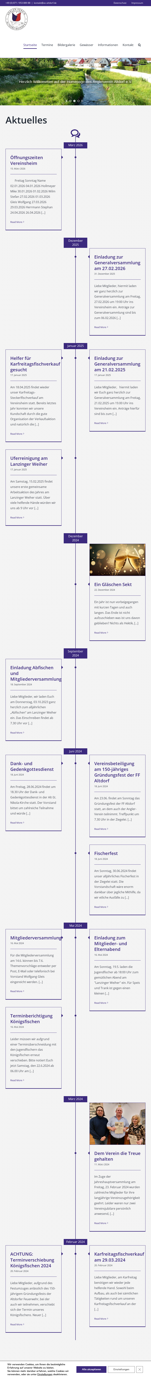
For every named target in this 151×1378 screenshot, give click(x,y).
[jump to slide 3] (78, 101)
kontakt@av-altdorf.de (45, 2)
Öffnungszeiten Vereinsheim (26, 160)
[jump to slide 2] (74, 101)
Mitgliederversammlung (36, 938)
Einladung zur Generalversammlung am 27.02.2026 (117, 262)
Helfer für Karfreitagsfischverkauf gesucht (35, 364)
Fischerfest (106, 853)
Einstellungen (44, 1374)
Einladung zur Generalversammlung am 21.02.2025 (117, 364)
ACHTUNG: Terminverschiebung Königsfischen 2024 (32, 1259)
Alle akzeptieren (91, 1369)
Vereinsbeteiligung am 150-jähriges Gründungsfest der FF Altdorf (117, 772)
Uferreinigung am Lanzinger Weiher (29, 461)
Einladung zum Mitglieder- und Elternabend (110, 943)
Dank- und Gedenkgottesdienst (32, 766)
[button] (139, 45)
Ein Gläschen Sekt (113, 584)
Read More (16, 222)
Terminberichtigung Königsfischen (31, 1018)
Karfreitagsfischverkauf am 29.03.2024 (119, 1257)
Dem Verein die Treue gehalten (117, 1156)
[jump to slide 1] (70, 101)
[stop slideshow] (82, 101)
